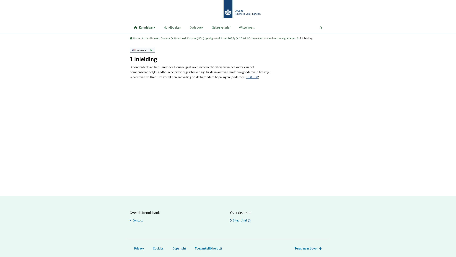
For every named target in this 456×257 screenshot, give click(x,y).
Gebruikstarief (221, 27)
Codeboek (196, 27)
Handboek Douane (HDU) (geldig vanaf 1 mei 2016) (204, 38)
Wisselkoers (247, 27)
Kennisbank (147, 27)
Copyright (179, 248)
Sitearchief (240, 220)
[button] (142, 50)
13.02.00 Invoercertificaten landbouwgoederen (267, 38)
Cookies (158, 248)
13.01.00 (252, 77)
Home (136, 38)
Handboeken (172, 27)
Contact (138, 220)
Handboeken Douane (157, 38)
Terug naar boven (307, 248)
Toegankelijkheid (206, 248)
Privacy (139, 248)
